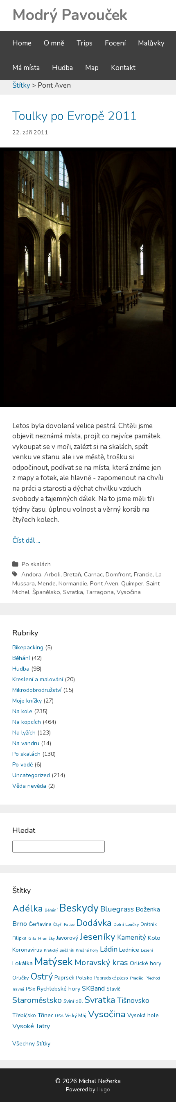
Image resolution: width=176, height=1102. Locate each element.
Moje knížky (27, 701)
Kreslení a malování (37, 679)
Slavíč (113, 989)
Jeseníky (97, 936)
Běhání (21, 658)
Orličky (20, 978)
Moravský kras (101, 962)
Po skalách (36, 564)
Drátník (148, 924)
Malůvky (151, 43)
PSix (30, 989)
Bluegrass (117, 909)
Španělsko (46, 592)
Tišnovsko (133, 1000)
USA (59, 1016)
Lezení (147, 950)
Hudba (62, 68)
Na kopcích (26, 722)
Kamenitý (131, 937)
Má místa (26, 68)
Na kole (22, 711)
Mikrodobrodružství (36, 690)
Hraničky (46, 938)
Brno (19, 923)
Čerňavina (40, 924)
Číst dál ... (26, 540)
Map (92, 68)
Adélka (27, 908)
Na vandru (25, 743)
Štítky (21, 85)
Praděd (137, 978)
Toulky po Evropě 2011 (74, 116)
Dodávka (94, 923)
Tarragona (100, 592)
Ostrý (42, 976)
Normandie (73, 583)
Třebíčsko (24, 1015)
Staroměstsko (37, 1000)
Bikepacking (27, 647)
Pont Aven (104, 583)
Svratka (73, 592)
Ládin (108, 949)
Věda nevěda (29, 786)
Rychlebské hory (58, 988)
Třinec (45, 1015)
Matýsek (53, 962)
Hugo (103, 1089)
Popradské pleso (111, 978)
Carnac (93, 574)
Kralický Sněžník (59, 950)
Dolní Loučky (126, 924)
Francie (143, 574)
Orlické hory (145, 963)
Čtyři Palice (63, 924)
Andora (31, 574)
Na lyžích (24, 733)
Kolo (154, 938)
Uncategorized (31, 775)
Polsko (84, 978)
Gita (32, 938)
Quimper (132, 583)
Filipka (19, 938)
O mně (54, 43)
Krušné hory (87, 950)
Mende (47, 583)
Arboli (52, 574)
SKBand (93, 988)
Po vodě (22, 765)
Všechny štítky (31, 1044)
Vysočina (129, 592)
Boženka (147, 909)
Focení (115, 43)
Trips (85, 43)
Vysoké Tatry (31, 1026)
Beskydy (79, 908)
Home (22, 43)
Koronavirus (27, 950)
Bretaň (72, 574)
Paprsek (64, 978)
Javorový (67, 938)
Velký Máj (75, 1015)
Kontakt (123, 68)
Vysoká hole (143, 1015)
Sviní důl (73, 1001)
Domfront (118, 574)
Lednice (129, 950)
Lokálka (22, 963)
